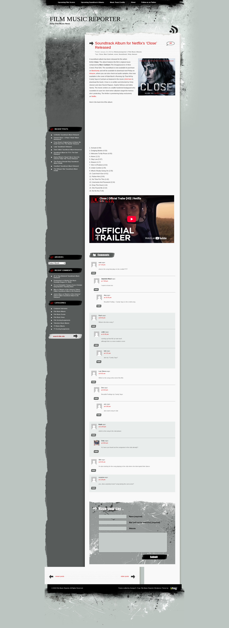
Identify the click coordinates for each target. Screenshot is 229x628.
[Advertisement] (66, 85)
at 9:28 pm (107, 406)
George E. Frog (135, 588)
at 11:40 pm (102, 426)
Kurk (100, 424)
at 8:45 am (102, 462)
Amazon (92, 73)
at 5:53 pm (104, 390)
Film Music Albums (60, 311)
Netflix (94, 96)
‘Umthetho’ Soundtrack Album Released (66, 135)
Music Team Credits (117, 2)
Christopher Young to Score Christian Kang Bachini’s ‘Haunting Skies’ (68, 285)
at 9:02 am (102, 373)
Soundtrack (123, 54)
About (133, 2)
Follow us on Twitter (148, 2)
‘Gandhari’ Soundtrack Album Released (66, 166)
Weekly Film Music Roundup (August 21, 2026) (65, 281)
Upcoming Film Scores (66, 2)
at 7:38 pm (104, 281)
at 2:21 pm (107, 353)
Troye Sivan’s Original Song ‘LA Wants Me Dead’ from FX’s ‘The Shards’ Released (67, 143)
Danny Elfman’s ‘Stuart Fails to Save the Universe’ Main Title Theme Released (66, 157)
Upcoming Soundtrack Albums (92, 2)
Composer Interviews (60, 308)
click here (128, 79)
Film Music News (59, 317)
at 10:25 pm (107, 297)
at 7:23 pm (102, 265)
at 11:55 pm (105, 334)
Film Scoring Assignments (62, 320)
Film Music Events (59, 314)
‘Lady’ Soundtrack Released (63, 146)
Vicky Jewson (132, 54)
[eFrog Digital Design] (173, 590)
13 (170, 43)
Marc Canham (108, 54)
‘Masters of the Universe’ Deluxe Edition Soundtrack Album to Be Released (67, 290)
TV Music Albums (59, 326)
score (116, 54)
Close (101, 54)
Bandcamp (95, 71)
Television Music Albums (61, 323)
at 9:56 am (104, 443)
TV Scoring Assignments (61, 329)
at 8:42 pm (102, 318)
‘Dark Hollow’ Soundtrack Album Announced (68, 149)
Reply (93, 273)
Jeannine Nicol (106, 279)
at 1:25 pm (102, 479)
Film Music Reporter (85, 18)
